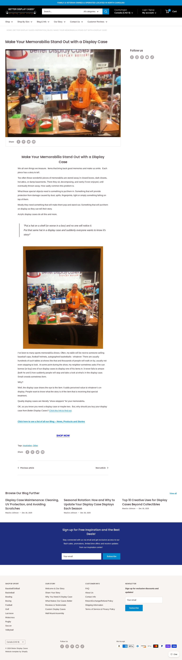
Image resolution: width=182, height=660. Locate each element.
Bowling (8, 597)
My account (148, 13)
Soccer (8, 626)
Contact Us (75, 22)
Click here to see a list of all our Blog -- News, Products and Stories (51, 421)
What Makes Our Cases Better (58, 601)
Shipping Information (94, 605)
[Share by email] (34, 142)
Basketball (9, 592)
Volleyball (9, 630)
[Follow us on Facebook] (132, 57)
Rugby (8, 621)
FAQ (87, 588)
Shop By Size (23, 22)
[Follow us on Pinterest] (142, 57)
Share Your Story (52, 592)
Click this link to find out (60, 410)
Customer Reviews (96, 22)
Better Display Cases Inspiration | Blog (32, 30)
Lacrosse (9, 613)
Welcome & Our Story (54, 588)
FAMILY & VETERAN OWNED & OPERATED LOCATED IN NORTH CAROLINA (91, 3)
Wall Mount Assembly (54, 613)
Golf (7, 609)
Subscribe (111, 556)
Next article (101, 468)
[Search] (105, 11)
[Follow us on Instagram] (137, 57)
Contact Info (90, 597)
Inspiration (27, 445)
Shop (7, 22)
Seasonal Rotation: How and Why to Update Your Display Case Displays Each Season (89, 504)
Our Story (58, 22)
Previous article (27, 468)
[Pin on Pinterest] (23, 142)
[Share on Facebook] (18, 142)
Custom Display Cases (55, 609)
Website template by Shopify (16, 652)
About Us (89, 592)
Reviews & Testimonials (55, 605)
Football (8, 605)
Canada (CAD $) (13, 642)
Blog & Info (41, 22)
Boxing (8, 601)
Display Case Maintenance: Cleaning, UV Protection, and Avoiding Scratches (32, 504)
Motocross (10, 617)
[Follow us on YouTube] (147, 57)
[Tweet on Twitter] (29, 142)
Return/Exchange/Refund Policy (99, 601)
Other (35, 445)
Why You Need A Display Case (58, 597)
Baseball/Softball (12, 588)
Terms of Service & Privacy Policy (100, 609)
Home (9, 30)
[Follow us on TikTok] (152, 57)
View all (173, 493)
